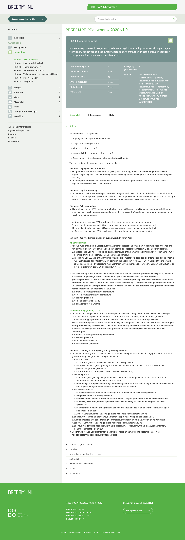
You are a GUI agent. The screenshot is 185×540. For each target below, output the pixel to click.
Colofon (12, 134)
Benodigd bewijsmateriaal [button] (81, 464)
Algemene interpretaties (19, 127)
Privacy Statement (75, 532)
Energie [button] (17, 87)
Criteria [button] (73, 126)
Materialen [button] (19, 102)
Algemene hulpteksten (19, 130)
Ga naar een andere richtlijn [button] (23, 19)
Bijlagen (12, 137)
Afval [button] (16, 106)
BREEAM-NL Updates (75, 515)
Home (14, 29)
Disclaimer (88, 532)
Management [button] (20, 47)
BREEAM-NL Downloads (77, 512)
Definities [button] (73, 469)
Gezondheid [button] (19, 52)
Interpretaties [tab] (94, 115)
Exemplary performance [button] (80, 444)
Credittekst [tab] (75, 115)
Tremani (117, 532)
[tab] (121, 126)
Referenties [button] (74, 473)
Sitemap (63, 532)
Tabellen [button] (73, 449)
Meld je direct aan (134, 510)
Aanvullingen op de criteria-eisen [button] (85, 454)
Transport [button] (18, 92)
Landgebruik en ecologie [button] (25, 111)
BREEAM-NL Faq (73, 509)
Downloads (13, 141)
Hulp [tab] (111, 115)
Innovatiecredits (73, 519)
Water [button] (17, 97)
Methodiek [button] (74, 459)
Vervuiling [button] (18, 116)
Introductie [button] (19, 38)
